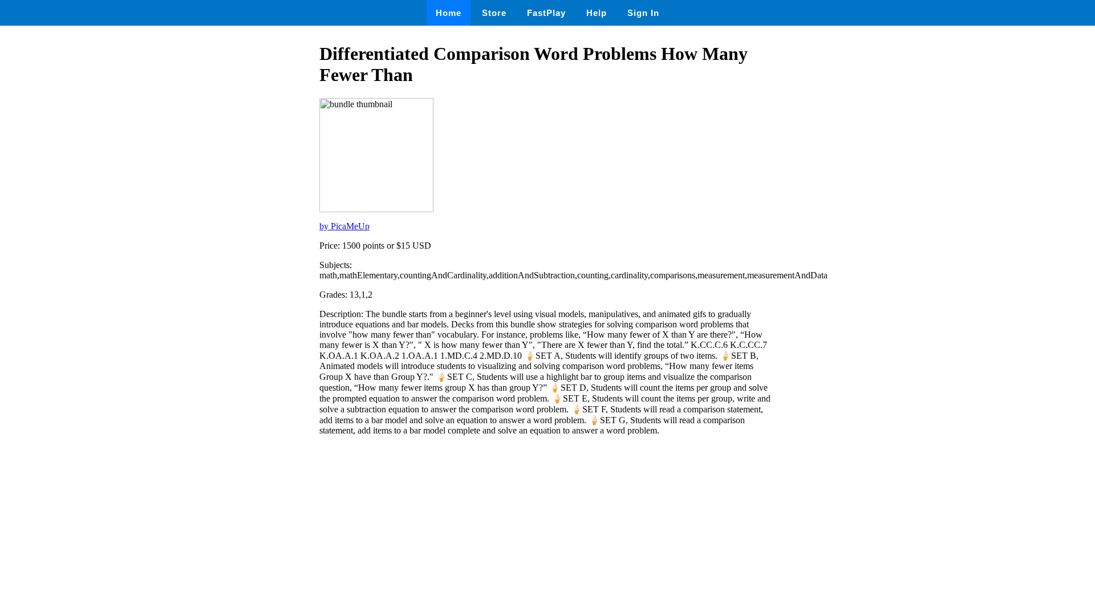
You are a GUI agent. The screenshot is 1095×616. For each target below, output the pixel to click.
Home (448, 13)
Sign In (643, 13)
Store (494, 13)
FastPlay (546, 13)
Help (596, 13)
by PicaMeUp (344, 226)
